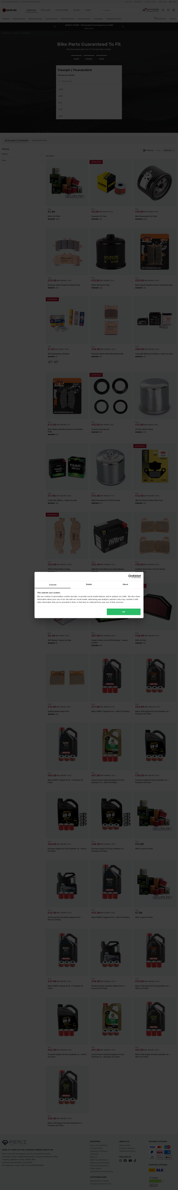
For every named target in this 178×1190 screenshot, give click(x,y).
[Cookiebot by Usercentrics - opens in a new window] (130, 576)
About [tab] (125, 584)
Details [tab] (89, 584)
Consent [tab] (52, 585)
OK (123, 612)
